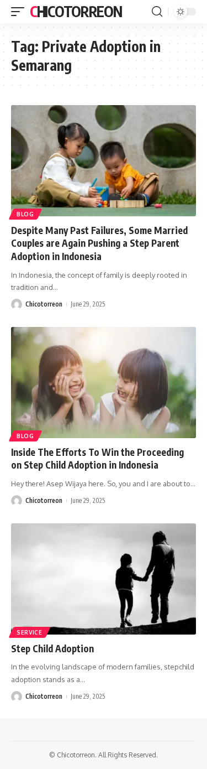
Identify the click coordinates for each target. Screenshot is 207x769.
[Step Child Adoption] (103, 579)
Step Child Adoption (52, 648)
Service (30, 632)
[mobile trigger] (20, 11)
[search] (157, 11)
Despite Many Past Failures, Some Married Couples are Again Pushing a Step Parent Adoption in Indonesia (99, 243)
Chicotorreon (75, 11)
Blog (25, 214)
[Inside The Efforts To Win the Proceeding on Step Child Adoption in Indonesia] (103, 382)
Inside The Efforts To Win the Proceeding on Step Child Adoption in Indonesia (97, 458)
